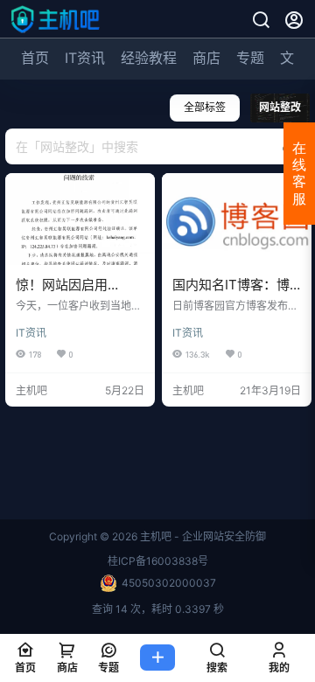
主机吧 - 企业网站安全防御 (201, 536)
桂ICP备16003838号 (158, 560)
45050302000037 (169, 582)
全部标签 (205, 107)
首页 (35, 57)
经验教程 (149, 57)
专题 (250, 57)
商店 (206, 57)
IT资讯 (85, 57)
